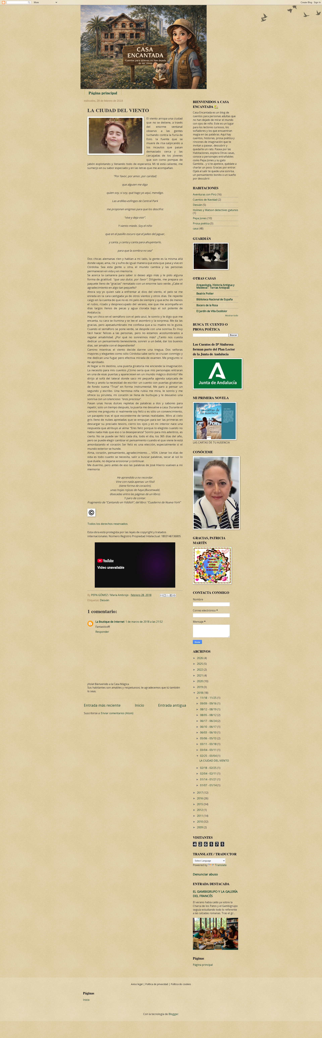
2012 (200, 810)
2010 (200, 821)
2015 (200, 804)
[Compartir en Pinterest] (174, 595)
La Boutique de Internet (109, 622)
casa (195, 228)
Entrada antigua (172, 705)
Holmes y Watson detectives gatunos (215, 210)
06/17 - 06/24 (208, 721)
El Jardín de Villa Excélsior (211, 311)
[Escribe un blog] (164, 595)
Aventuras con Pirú (204, 194)
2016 (200, 798)
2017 (200, 792)
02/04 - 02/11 (208, 773)
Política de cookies (181, 984)
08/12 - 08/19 (208, 709)
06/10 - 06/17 (208, 727)
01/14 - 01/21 (208, 779)
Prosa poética (201, 223)
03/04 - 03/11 (208, 750)
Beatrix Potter (205, 293)
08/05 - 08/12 (208, 715)
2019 (200, 687)
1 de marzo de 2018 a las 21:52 (144, 622)
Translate (221, 865)
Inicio (139, 705)
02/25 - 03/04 (208, 756)
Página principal (103, 93)
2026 (200, 658)
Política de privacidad (157, 984)
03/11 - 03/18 (208, 744)
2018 (200, 693)
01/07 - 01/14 (208, 785)
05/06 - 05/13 (208, 738)
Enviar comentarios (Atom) (117, 713)
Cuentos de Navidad (205, 199)
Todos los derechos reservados (107, 524)
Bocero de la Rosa (207, 305)
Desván (104, 600)
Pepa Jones (200, 218)
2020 (200, 681)
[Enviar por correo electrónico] (161, 595)
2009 (200, 827)
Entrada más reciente (102, 705)
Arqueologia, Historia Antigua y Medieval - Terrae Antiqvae (215, 286)
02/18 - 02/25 (208, 768)
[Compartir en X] (168, 595)
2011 (200, 816)
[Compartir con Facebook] (171, 595)
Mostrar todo (231, 315)
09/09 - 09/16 (208, 703)
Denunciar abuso (205, 874)
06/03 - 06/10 (208, 732)
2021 (200, 675)
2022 (200, 669)
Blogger (173, 1014)
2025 (200, 664)
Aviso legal (137, 984)
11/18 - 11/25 (208, 698)
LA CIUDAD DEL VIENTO (214, 760)
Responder (102, 632)
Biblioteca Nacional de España (214, 299)
